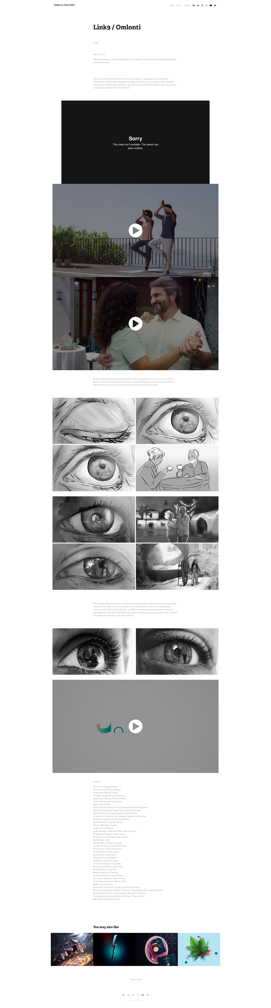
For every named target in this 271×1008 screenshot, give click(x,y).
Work (171, 5)
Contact (187, 5)
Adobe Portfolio (139, 1001)
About (178, 5)
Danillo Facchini (64, 5)
